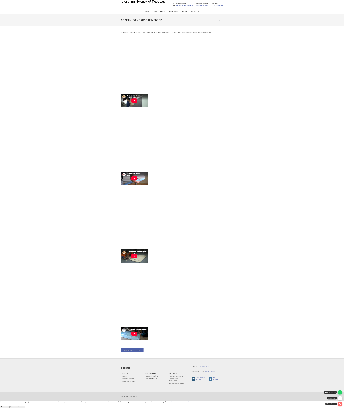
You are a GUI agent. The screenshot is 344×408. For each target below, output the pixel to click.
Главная (202, 20)
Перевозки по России (128, 381)
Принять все (4, 407)
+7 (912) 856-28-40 (217, 5)
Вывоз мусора (173, 373)
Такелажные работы (151, 376)
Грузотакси (125, 373)
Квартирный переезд (128, 378)
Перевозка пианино (151, 378)
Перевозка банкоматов (176, 376)
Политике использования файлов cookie (183, 402)
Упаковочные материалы (176, 383)
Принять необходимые (17, 407)
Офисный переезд (150, 373)
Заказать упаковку (132, 350)
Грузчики (125, 376)
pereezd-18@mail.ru (202, 5)
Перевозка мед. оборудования (173, 379)
